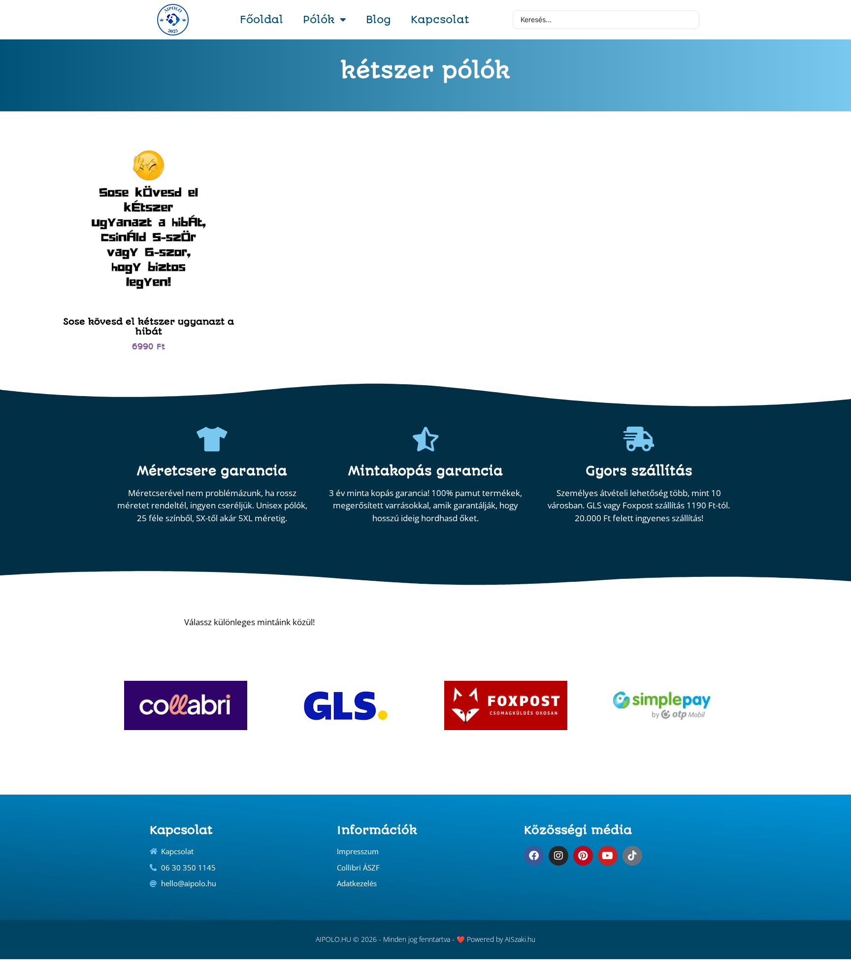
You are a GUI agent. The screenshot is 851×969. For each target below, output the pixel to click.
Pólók (319, 19)
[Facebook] (534, 856)
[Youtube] (608, 856)
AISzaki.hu (520, 939)
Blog (378, 19)
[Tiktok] (632, 856)
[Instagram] (558, 856)
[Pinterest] (583, 856)
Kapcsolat (440, 19)
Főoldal (261, 19)
